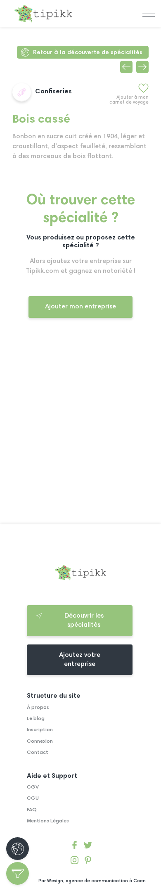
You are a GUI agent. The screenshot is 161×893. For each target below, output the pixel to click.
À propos (38, 707)
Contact (37, 752)
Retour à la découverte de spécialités (87, 53)
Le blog (36, 718)
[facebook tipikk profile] (74, 846)
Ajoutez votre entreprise (79, 660)
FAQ (32, 810)
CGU (33, 798)
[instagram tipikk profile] (74, 861)
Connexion (40, 741)
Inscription (40, 729)
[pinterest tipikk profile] (88, 861)
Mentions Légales (48, 821)
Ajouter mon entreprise (80, 306)
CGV (33, 787)
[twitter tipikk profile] (88, 846)
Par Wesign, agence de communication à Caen (92, 881)
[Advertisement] (80, 428)
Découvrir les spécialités (84, 620)
